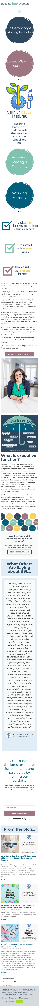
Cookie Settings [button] (9, 1001)
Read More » (4, 880)
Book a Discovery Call (19, 552)
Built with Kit (19, 818)
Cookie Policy (7, 986)
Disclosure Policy (8, 978)
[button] (19, 11)
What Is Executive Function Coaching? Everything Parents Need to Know (18, 906)
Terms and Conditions (10, 982)
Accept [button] (19, 1001)
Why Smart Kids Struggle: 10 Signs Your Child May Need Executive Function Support (18, 858)
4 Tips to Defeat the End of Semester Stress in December (17, 946)
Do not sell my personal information (15, 998)
